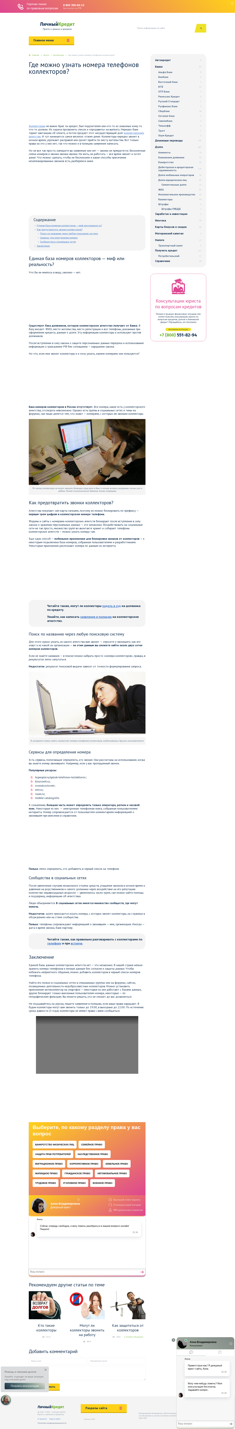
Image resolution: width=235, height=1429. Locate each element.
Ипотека (178, 220)
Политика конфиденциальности (52, 1423)
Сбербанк (179, 111)
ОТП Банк (179, 91)
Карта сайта (54, 1419)
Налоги (178, 240)
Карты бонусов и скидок (178, 227)
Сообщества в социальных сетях (58, 241)
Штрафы (179, 204)
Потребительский (179, 256)
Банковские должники (179, 157)
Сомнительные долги (181, 184)
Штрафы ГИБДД (181, 208)
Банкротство (179, 162)
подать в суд (111, 606)
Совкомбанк (179, 120)
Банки (178, 66)
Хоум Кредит (179, 135)
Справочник (178, 261)
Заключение (43, 245)
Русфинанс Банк (179, 106)
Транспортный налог (179, 245)
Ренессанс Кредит (179, 96)
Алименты (179, 152)
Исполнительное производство (179, 194)
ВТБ (179, 86)
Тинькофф (179, 125)
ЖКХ (179, 189)
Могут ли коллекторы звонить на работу (87, 1330)
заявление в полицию (96, 617)
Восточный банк (179, 81)
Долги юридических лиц (179, 180)
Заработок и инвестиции (178, 214)
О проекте (42, 1419)
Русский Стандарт (179, 101)
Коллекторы (179, 199)
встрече (76, 943)
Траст (179, 130)
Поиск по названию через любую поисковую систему (69, 233)
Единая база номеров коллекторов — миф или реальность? (69, 225)
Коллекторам (37, 126)
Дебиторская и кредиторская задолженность (179, 169)
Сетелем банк (179, 115)
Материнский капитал (178, 233)
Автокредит (178, 60)
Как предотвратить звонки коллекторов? (59, 229)
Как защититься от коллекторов (128, 1328)
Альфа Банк (179, 72)
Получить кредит (178, 250)
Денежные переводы (178, 140)
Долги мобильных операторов (179, 175)
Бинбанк (179, 77)
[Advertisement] (87, 100)
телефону (54, 943)
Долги (178, 147)
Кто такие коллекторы (46, 1328)
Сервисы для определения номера (59, 237)
